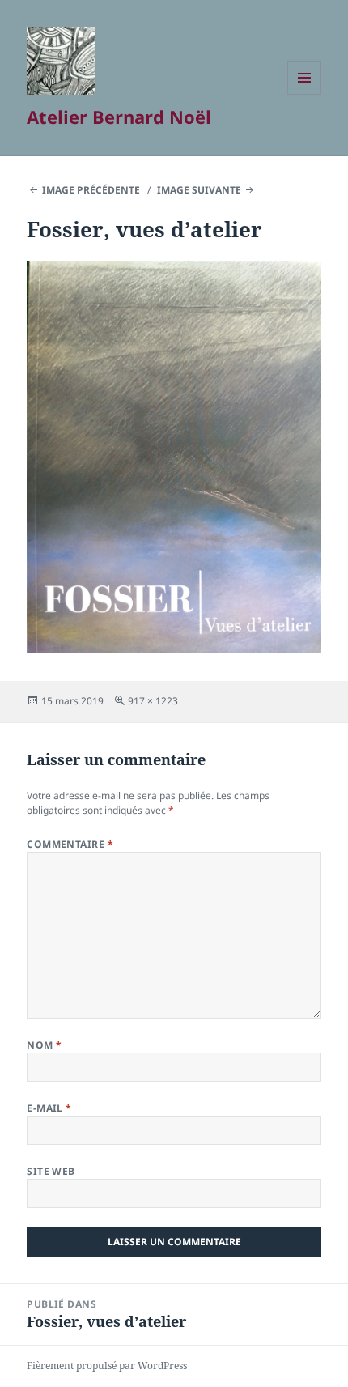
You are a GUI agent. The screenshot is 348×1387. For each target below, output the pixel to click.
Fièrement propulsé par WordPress (107, 1365)
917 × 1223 (153, 701)
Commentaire (70, 844)
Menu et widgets (304, 94)
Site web (51, 1171)
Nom (44, 1045)
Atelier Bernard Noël (119, 116)
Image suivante (199, 190)
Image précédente (91, 190)
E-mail (49, 1108)
